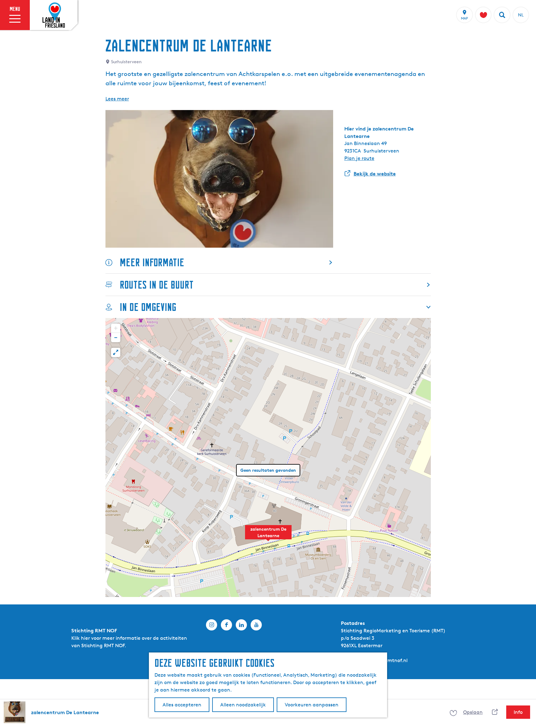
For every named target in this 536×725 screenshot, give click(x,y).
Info (518, 712)
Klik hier (80, 638)
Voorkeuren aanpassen (311, 705)
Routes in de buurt (157, 285)
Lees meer (117, 99)
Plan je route (359, 158)
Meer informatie (152, 262)
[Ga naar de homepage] (53, 15)
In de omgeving (148, 307)
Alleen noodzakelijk (243, 705)
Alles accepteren (182, 705)
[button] (268, 535)
